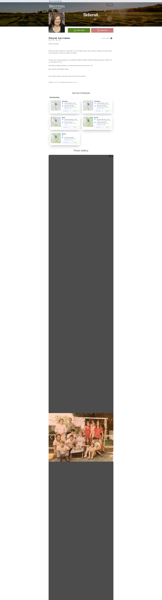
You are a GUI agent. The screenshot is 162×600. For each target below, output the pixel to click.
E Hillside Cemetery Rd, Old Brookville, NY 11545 (102, 124)
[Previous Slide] (51, 437)
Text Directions (66, 110)
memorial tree (56, 82)
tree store (75, 82)
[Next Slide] (110, 437)
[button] (56, 104)
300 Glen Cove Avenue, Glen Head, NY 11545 (70, 107)
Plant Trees (75, 110)
